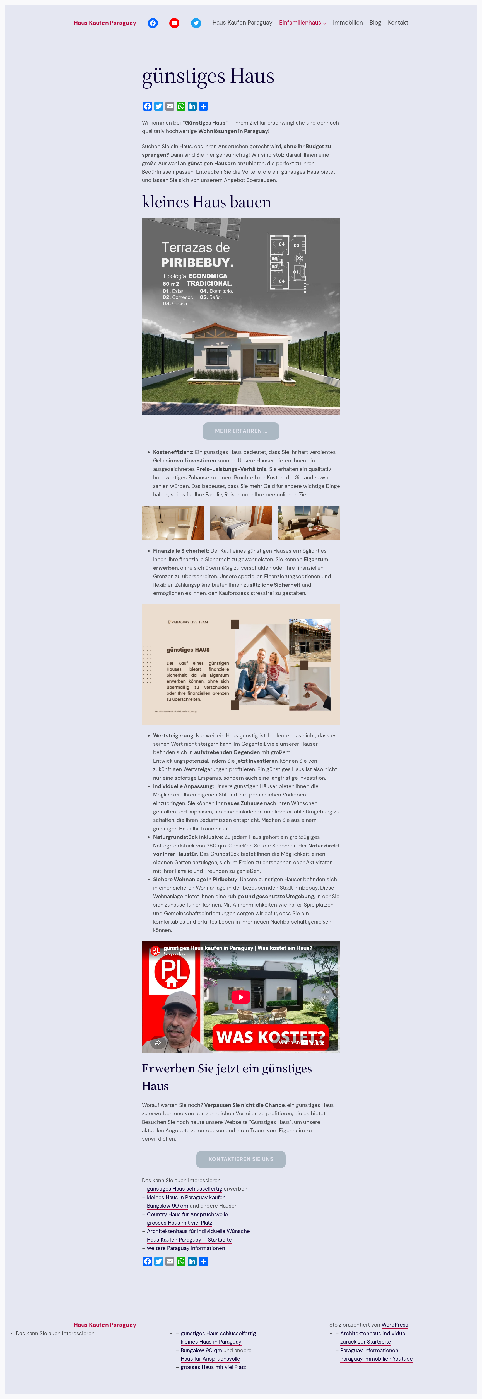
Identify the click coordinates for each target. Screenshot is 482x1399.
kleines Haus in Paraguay (211, 1341)
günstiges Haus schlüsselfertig (184, 1188)
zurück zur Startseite (365, 1341)
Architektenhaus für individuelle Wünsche (198, 1231)
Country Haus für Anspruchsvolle (187, 1214)
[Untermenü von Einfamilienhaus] (324, 23)
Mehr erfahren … (241, 431)
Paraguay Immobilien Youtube (376, 1358)
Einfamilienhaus (300, 22)
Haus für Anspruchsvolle (210, 1358)
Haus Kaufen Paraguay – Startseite (189, 1239)
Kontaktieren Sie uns (241, 1159)
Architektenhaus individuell (374, 1333)
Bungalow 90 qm (167, 1205)
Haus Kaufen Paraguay (105, 23)
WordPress (395, 1324)
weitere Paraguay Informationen (186, 1248)
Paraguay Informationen (368, 1350)
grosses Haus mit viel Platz (179, 1222)
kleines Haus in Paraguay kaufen (186, 1197)
